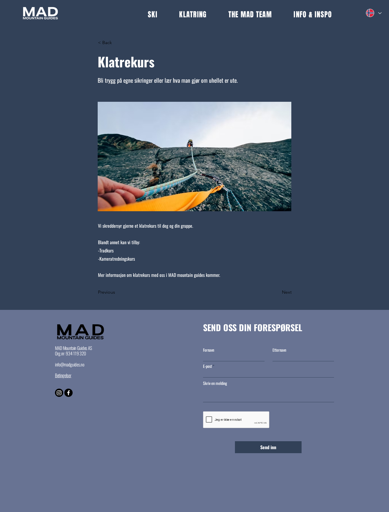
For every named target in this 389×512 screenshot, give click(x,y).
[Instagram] (59, 393)
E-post (207, 366)
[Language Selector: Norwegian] (373, 13)
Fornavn (208, 350)
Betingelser (63, 375)
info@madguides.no (69, 364)
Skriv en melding (215, 383)
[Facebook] (68, 393)
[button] (163, 14)
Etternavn (279, 350)
